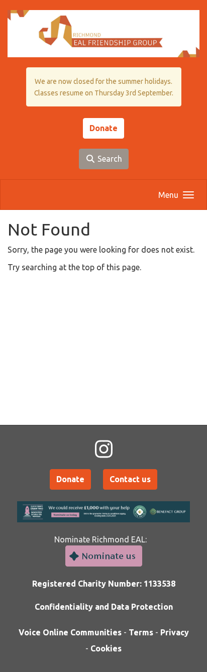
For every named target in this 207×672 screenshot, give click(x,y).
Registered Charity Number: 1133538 (103, 583)
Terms (141, 632)
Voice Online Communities (70, 632)
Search (108, 158)
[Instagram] (104, 449)
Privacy (174, 632)
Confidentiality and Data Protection (104, 606)
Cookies (106, 648)
